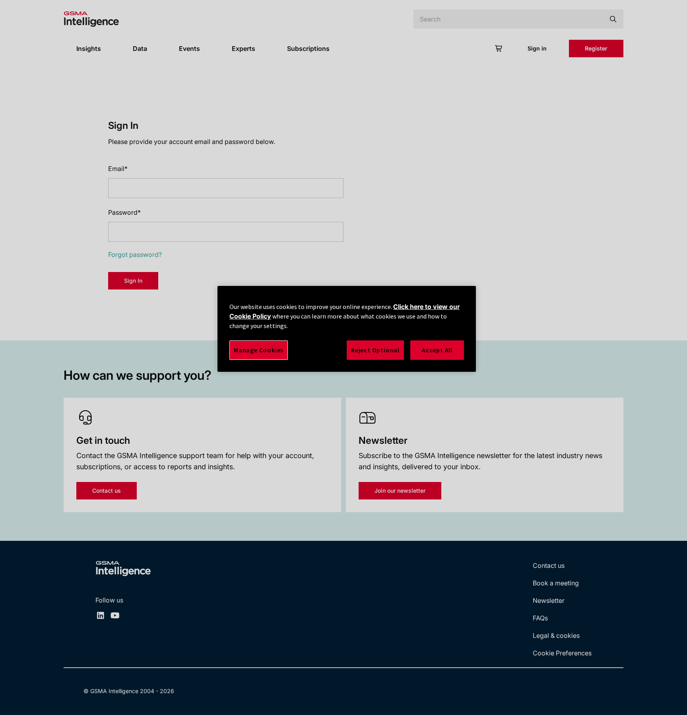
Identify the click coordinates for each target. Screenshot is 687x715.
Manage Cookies (258, 350)
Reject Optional (375, 350)
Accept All (437, 350)
